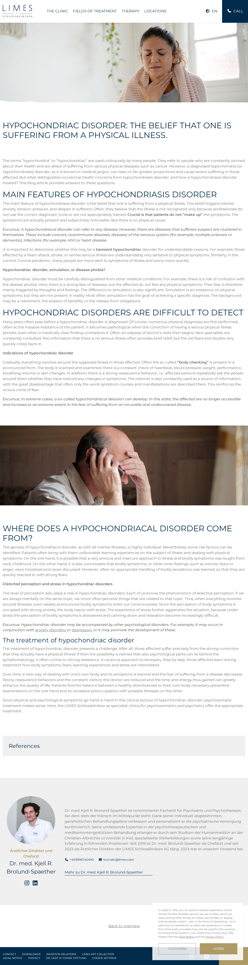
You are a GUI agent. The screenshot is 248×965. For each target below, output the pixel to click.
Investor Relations (61, 954)
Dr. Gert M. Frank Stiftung (66, 958)
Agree (218, 948)
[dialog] (197, 931)
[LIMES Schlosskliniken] (17, 11)
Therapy (131, 11)
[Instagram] (26, 883)
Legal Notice (12, 958)
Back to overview (124, 926)
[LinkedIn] (35, 883)
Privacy (34, 958)
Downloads (31, 954)
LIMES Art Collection (98, 954)
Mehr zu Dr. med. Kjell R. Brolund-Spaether (104, 872)
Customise (177, 948)
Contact (9, 954)
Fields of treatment (95, 11)
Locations (155, 11)
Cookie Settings (104, 958)
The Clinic (57, 11)
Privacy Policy (214, 936)
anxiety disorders (50, 630)
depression (82, 630)
